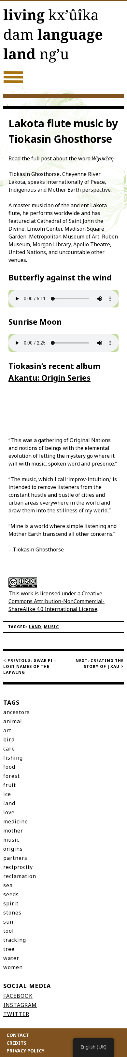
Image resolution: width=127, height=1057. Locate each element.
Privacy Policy (25, 1051)
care (9, 748)
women (13, 967)
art (7, 730)
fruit (9, 785)
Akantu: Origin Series (49, 377)
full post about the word (72, 158)
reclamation (19, 876)
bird (9, 739)
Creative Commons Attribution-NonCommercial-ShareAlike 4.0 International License (56, 601)
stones (12, 912)
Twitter (16, 1014)
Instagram (20, 1005)
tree (9, 949)
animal (12, 721)
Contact (18, 1035)
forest (11, 775)
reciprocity (18, 867)
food (9, 766)
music (51, 627)
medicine (15, 821)
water (11, 958)
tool (8, 930)
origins (13, 848)
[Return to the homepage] (63, 37)
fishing (13, 757)
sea (8, 885)
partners (15, 857)
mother (13, 830)
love (9, 812)
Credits (16, 1043)
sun (8, 921)
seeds (11, 894)
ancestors (16, 712)
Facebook (18, 995)
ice (7, 794)
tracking (14, 939)
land (35, 627)
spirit (11, 903)
